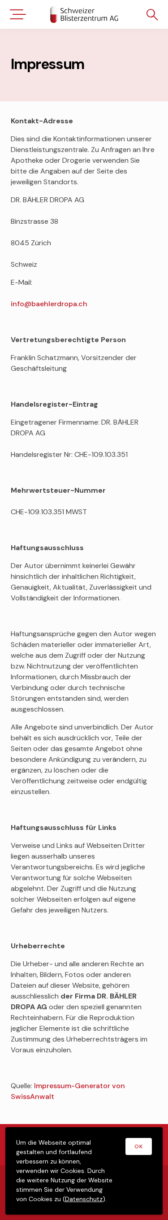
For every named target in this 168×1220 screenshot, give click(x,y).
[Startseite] (84, 14)
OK (138, 1146)
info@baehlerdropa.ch (49, 303)
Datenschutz (84, 1199)
